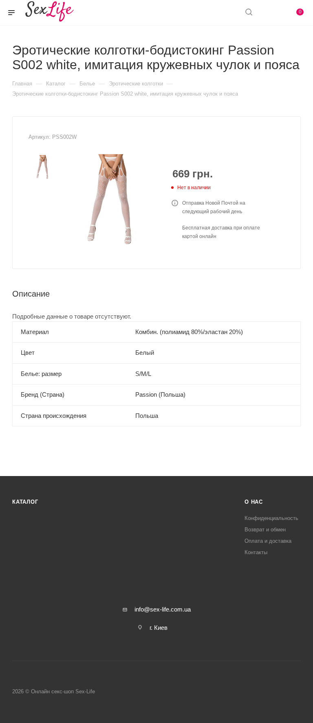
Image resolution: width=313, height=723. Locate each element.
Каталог (25, 502)
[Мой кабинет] (268, 12)
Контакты (256, 552)
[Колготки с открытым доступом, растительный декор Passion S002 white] (112, 200)
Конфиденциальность (271, 518)
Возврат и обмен (265, 529)
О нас (254, 502)
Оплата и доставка (268, 541)
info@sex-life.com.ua (162, 609)
